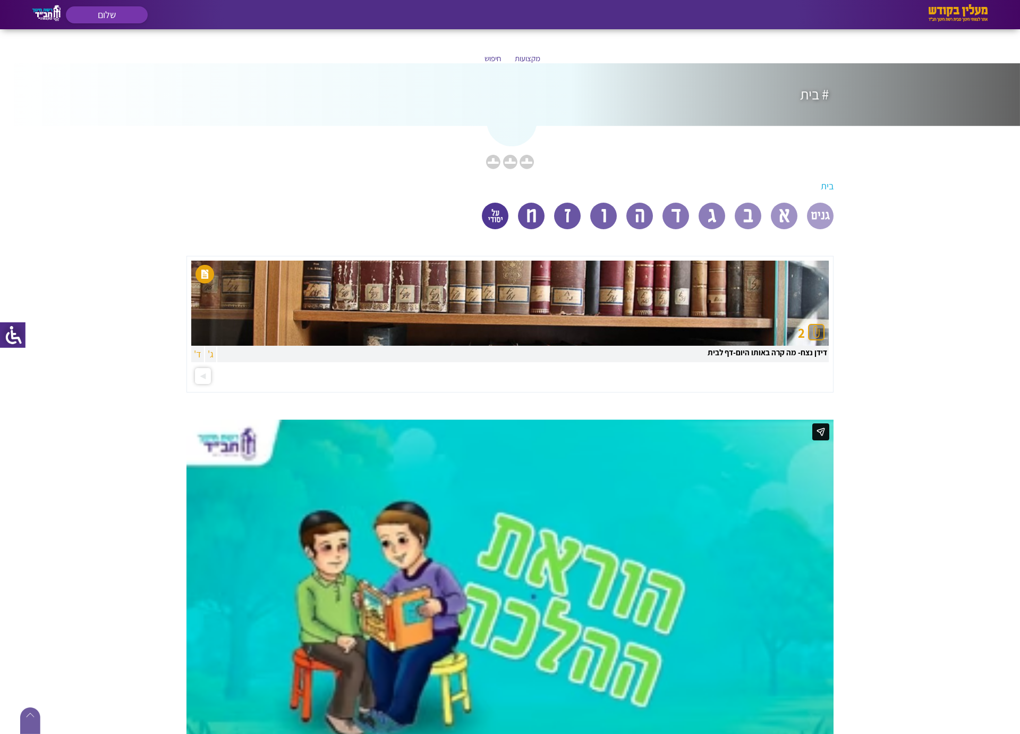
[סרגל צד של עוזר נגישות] (13, 335)
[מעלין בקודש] (958, 19)
